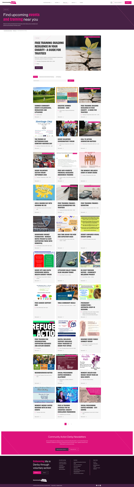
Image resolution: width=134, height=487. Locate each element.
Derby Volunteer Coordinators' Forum (66, 140)
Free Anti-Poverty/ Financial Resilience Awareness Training (65, 172)
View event (38, 67)
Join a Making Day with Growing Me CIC (43, 204)
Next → (71, 424)
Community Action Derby (8, 30)
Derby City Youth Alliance (78, 464)
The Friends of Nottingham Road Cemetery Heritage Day (43, 141)
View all (35, 76)
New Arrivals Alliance (77, 466)
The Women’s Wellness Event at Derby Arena (89, 171)
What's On (65, 2)
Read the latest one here (61, 449)
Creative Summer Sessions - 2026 (64, 106)
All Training (58, 76)
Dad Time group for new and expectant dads (67, 235)
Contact (81, 2)
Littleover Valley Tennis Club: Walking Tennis (67, 271)
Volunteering (61, 465)
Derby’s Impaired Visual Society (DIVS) (90, 235)
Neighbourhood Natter (43, 372)
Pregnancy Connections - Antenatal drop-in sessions (88, 306)
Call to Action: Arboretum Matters (88, 140)
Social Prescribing (77, 469)
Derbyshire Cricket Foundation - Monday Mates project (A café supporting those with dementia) (43, 238)
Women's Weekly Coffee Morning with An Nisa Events (43, 407)
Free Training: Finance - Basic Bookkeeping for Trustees (67, 205)
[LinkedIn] (100, 485)
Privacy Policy (53, 485)
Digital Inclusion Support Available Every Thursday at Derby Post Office (65, 342)
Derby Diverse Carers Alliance (78, 473)
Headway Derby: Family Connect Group (89, 340)
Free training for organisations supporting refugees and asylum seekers (43, 342)
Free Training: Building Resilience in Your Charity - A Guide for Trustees (89, 108)
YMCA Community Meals (66, 303)
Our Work (57, 2)
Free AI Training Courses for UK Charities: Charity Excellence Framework (66, 408)
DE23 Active (76, 467)
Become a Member (118, 2)
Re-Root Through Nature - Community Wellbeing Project (88, 272)
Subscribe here (73, 449)
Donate (127, 2)
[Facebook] (96, 485)
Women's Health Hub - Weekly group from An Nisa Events (89, 374)
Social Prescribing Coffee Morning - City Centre (89, 407)
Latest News (95, 463)
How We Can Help (46, 2)
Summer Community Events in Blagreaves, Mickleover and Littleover (43, 108)
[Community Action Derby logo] (9, 2)
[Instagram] (98, 485)
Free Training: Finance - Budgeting (90, 204)
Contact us (36, 472)
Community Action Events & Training (46, 76)
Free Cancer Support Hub (43, 304)
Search (111, 2)
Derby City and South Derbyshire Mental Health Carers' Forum (43, 272)
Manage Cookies (59, 485)
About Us (73, 2)
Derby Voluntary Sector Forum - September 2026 (41, 172)
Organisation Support (62, 462)
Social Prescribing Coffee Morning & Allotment (65, 374)
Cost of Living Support (62, 463)
